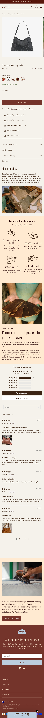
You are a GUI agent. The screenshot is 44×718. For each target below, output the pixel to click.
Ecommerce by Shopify (13, 708)
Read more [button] (37, 432)
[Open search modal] (32, 7)
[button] (13, 378)
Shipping (14, 109)
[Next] (36, 2)
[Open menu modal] (41, 7)
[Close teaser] (37, 711)
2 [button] (19, 539)
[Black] (8, 79)
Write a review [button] (22, 393)
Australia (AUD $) (8, 701)
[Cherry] (18, 79)
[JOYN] (6, 7)
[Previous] (7, 2)
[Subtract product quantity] (4, 95)
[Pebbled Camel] (23, 79)
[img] (6, 420)
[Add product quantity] (10, 95)
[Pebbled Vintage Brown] (13, 79)
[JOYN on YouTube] (24, 668)
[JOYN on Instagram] (20, 668)
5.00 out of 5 (27, 371)
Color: (6, 75)
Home (3, 14)
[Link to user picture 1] (7, 440)
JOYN (13, 705)
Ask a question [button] (22, 398)
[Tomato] (4, 79)
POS (3, 708)
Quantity (5, 91)
